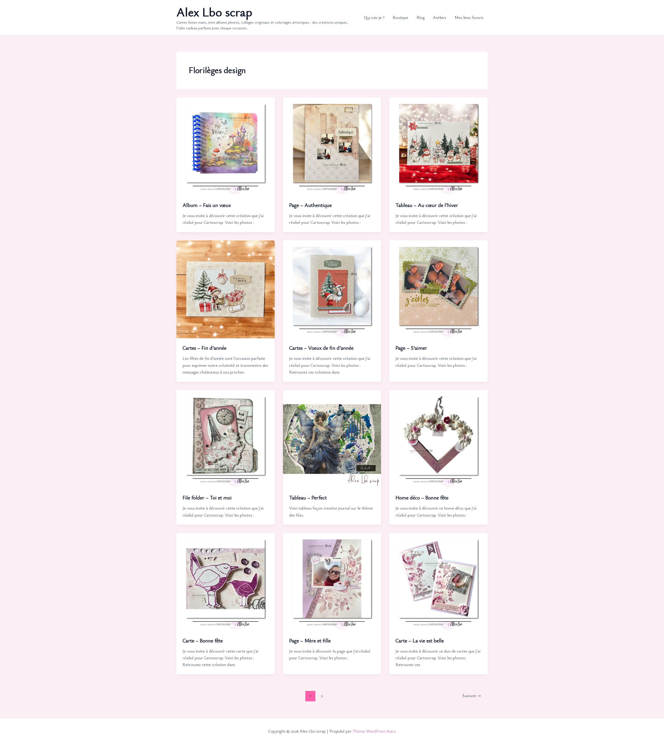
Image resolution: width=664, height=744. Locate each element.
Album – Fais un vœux (207, 205)
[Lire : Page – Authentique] (332, 146)
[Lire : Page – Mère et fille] (332, 581)
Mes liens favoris (469, 17)
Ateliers (439, 17)
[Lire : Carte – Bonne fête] (225, 581)
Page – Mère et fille (310, 640)
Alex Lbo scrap (214, 11)
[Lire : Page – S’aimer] (438, 288)
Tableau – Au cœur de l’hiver (427, 205)
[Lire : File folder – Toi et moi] (225, 438)
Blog (421, 17)
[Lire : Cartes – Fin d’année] (225, 288)
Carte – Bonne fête (203, 640)
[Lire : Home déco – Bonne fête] (438, 438)
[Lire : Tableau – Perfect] (332, 438)
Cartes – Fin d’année (204, 347)
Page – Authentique (310, 205)
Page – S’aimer (411, 347)
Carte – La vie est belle (420, 640)
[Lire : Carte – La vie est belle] (438, 581)
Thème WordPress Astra (374, 731)
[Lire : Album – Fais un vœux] (225, 146)
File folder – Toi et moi (207, 497)
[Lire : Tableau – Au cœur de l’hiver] (438, 146)
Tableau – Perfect (308, 497)
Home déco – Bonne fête (422, 497)
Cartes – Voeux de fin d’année (321, 347)
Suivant (471, 695)
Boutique (400, 17)
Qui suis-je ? (374, 17)
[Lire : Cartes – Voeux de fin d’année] (332, 288)
